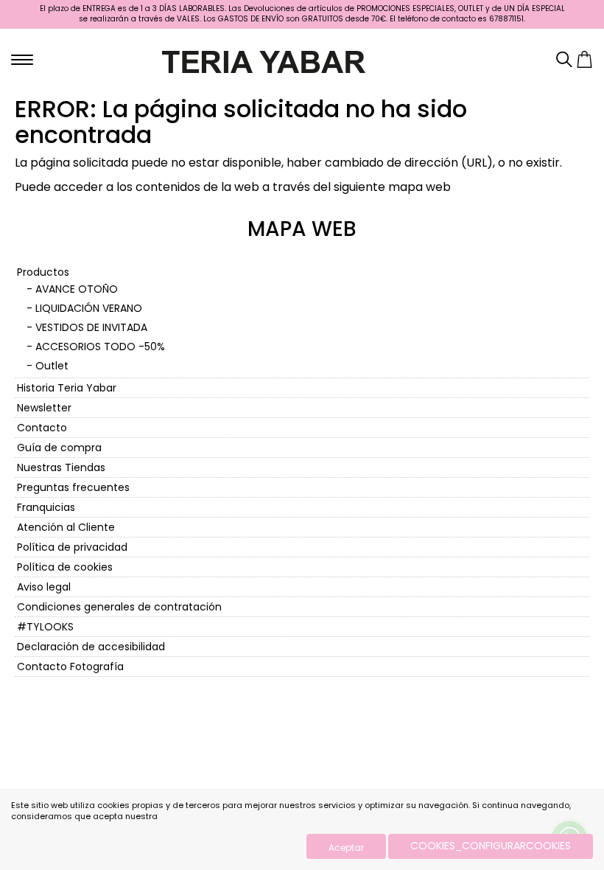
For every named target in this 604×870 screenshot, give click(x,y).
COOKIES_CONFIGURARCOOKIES (490, 845)
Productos (43, 272)
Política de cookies (65, 567)
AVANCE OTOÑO (76, 289)
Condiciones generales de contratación (119, 606)
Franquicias (46, 507)
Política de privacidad (72, 547)
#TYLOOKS (45, 626)
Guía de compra (59, 447)
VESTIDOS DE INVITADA (91, 327)
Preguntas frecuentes (73, 487)
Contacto (42, 427)
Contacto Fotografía (70, 666)
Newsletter (44, 407)
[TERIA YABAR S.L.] (263, 60)
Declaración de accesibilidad (91, 646)
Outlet (52, 365)
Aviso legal (44, 587)
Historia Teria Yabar (66, 387)
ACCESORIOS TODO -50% (100, 346)
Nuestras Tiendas (61, 467)
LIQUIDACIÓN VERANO (88, 308)
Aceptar (346, 847)
